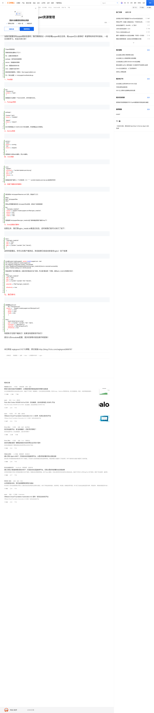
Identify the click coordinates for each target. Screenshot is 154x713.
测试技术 (27, 454)
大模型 (18, 3)
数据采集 (21, 386)
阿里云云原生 (7, 454)
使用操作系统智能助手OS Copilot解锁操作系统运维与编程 (132, 102)
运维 (21, 355)
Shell (25, 355)
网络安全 (27, 440)
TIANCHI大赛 (56, 7)
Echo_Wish (7, 427)
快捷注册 (11, 29)
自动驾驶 (27, 427)
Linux (14, 400)
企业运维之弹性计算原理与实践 (125, 55)
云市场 (43, 3)
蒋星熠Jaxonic (8, 386)
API (16, 413)
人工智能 (15, 454)
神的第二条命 (7, 481)
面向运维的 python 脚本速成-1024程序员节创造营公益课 (132, 65)
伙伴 (48, 3)
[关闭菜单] (3, 3)
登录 (150, 3)
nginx (40, 355)
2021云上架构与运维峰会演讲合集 (125, 90)
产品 (23, 3)
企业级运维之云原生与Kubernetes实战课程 (128, 61)
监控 (30, 386)
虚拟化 (18, 400)
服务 (52, 3)
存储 (10, 494)
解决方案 (28, 3)
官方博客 (44, 7)
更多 (148, 50)
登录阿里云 (27, 29)
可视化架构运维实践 (121, 87)
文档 (131, 3)
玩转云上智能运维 (121, 72)
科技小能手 (13, 710)
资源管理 (15, 355)
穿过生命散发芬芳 (9, 467)
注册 (144, 3)
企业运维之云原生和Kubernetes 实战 (126, 83)
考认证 (50, 7)
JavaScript (18, 467)
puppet (118, 114)
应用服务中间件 (33, 355)
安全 (10, 400)
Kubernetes (21, 494)
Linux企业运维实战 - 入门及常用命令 (126, 68)
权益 (34, 3)
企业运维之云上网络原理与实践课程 (126, 58)
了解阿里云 (59, 3)
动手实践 (38, 7)
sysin (5, 400)
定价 (38, 3)
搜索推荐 (21, 454)
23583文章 (30, 710)
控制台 (139, 3)
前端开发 (30, 467)
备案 (135, 3)
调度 (19, 413)
